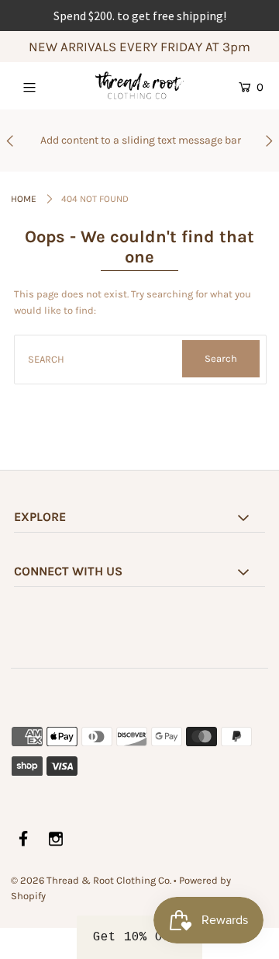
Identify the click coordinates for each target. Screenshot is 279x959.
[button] (139, 937)
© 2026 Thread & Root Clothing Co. (91, 880)
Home (23, 198)
